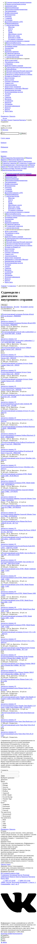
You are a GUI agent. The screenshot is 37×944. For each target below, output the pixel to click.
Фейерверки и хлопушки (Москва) (16, 88)
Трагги (10, 29)
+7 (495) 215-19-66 (9, 880)
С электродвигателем (12, 25)
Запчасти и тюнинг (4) (8, 607)
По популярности (7, 307)
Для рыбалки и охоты (12, 62)
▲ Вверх (4, 942)
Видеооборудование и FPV (14, 22)
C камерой (8, 18)
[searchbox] (10, 133)
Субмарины (9, 64)
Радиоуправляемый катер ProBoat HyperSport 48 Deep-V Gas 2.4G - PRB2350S (17, 452)
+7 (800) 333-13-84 (23, 880)
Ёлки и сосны (9, 79)
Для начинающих (10, 11)
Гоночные (8, 16)
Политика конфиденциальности (11, 933)
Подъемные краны (11, 46)
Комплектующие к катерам (14, 65)
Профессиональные (11, 13)
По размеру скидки (27, 307)
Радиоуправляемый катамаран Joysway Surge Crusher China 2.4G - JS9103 (16, 373)
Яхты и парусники (11, 60)
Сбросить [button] (12, 116)
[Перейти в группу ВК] (18, 919)
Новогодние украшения (13, 86)
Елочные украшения (12, 81)
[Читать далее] (5, 864)
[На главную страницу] (7, 124)
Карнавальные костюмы (13, 90)
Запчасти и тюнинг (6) (8, 576)
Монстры (11, 27)
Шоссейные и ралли (15, 34)
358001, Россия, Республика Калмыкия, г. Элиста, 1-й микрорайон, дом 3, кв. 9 (18, 883)
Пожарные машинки (12, 51)
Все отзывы (5, 873)
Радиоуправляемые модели (14, 92)
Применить (4, 116)
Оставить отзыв (14, 873)
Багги (10, 30)
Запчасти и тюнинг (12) (9, 339)
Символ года (9, 83)
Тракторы (8, 50)
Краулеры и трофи (14, 37)
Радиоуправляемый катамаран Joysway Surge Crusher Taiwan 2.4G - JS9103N (16, 389)
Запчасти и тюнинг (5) (8, 481)
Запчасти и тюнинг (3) (8, 354)
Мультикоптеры (10, 15)
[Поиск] (23, 133)
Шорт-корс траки (14, 36)
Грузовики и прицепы (15, 39)
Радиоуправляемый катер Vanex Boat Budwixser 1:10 (18, 721)
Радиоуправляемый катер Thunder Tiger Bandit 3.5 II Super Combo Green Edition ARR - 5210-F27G (18, 706)
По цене (16, 307)
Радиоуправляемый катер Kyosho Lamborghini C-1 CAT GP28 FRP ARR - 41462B (17, 341)
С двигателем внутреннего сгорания (17, 41)
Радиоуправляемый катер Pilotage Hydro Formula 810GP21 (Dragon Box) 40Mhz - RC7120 (17, 657)
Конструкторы (10, 78)
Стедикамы (8, 20)
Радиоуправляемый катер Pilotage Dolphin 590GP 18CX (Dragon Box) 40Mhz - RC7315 (17, 673)
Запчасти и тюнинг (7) (8, 321)
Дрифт (10, 32)
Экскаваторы (9, 48)
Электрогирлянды (11, 85)
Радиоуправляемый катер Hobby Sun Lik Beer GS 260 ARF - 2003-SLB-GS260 (17, 562)
